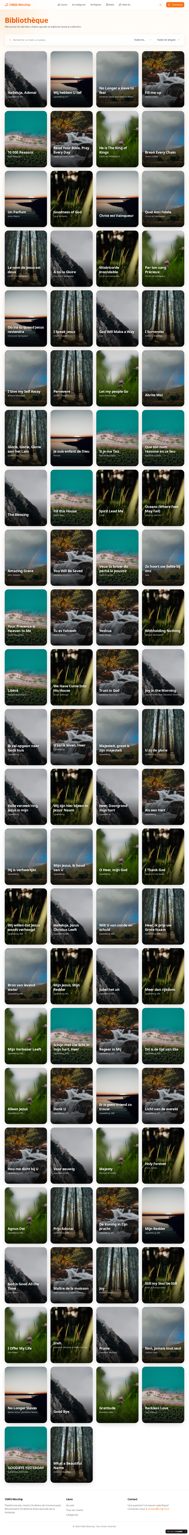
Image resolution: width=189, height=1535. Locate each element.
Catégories (72, 1514)
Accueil (70, 1505)
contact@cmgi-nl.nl (158, 1509)
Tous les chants (74, 1510)
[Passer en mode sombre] (161, 5)
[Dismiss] (185, 1531)
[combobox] (140, 40)
